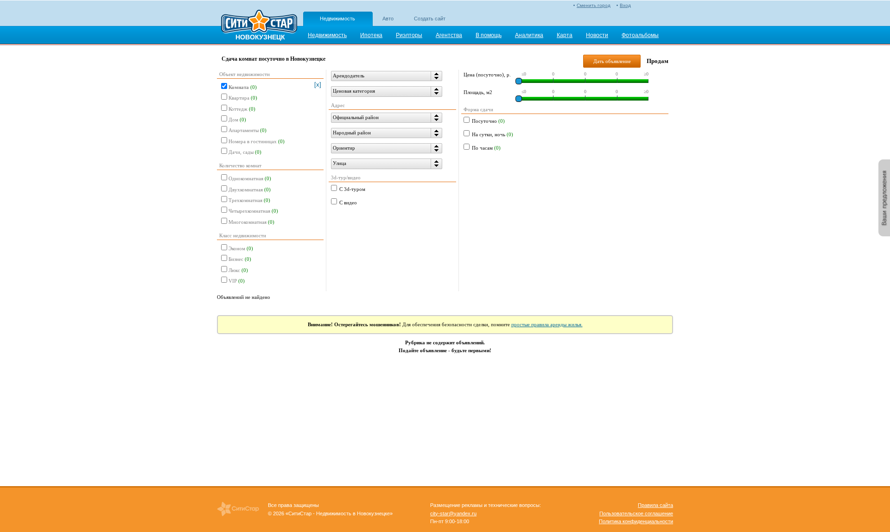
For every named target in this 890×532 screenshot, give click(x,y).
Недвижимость (337, 18)
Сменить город (593, 5)
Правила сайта (655, 505)
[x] (317, 84)
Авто (388, 18)
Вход (625, 5)
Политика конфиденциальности (636, 521)
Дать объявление (612, 61)
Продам (657, 60)
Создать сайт (429, 18)
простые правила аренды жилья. (547, 324)
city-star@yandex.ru (453, 513)
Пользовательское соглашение (636, 513)
